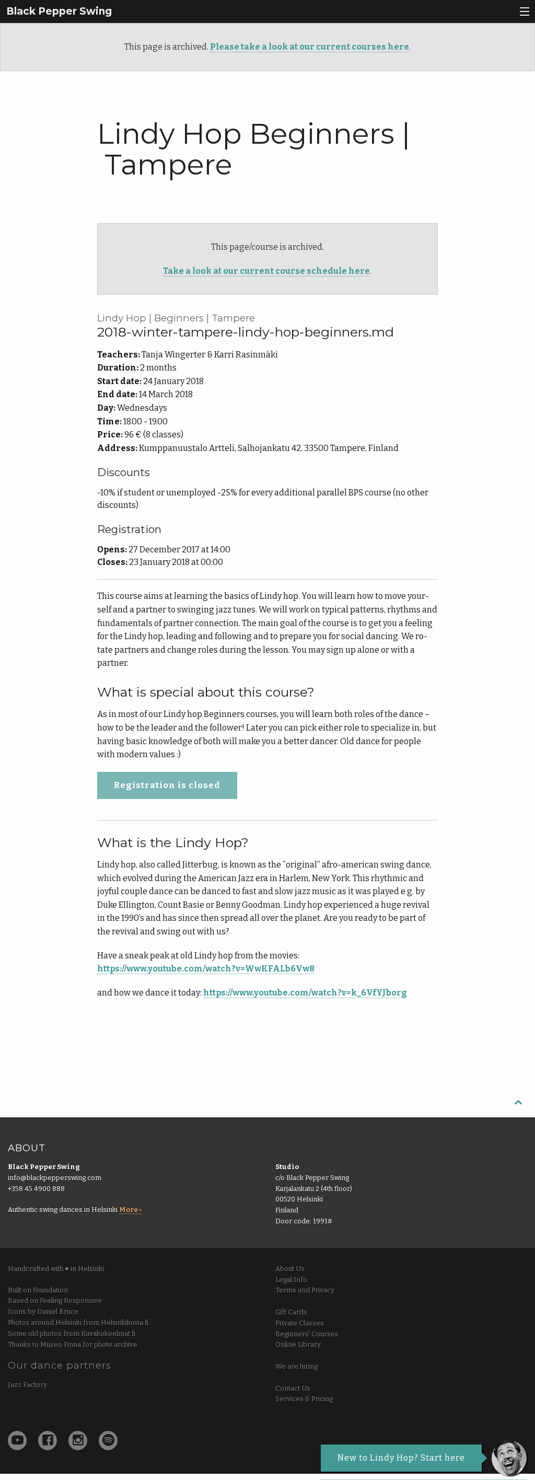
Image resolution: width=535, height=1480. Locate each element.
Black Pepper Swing (59, 11)
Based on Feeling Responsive (55, 1300)
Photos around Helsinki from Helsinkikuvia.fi (78, 1322)
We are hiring (296, 1366)
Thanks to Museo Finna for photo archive (72, 1344)
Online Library (298, 1344)
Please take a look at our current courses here (309, 47)
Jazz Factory (27, 1385)
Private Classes (299, 1323)
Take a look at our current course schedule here (266, 271)
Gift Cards (291, 1312)
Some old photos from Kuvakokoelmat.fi (71, 1333)
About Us (290, 1269)
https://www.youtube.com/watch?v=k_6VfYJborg (305, 993)
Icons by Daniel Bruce (43, 1311)
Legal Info (291, 1280)
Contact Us (292, 1388)
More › (130, 1209)
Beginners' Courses (307, 1334)
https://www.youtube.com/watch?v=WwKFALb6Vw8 (206, 969)
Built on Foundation (38, 1290)
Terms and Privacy (304, 1290)
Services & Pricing (304, 1399)
